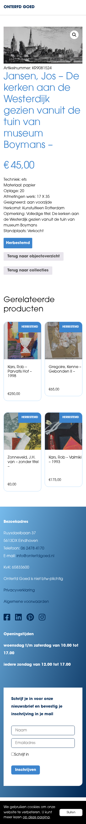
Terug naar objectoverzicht (33, 256)
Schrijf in (21, 755)
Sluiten (71, 812)
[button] (74, 34)
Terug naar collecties (27, 270)
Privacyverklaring (19, 590)
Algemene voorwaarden (26, 602)
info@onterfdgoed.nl (35, 556)
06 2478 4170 (32, 548)
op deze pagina (36, 817)
